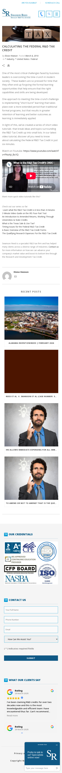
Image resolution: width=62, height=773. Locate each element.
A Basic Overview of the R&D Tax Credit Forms (24, 230)
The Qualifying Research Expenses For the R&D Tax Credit (29, 233)
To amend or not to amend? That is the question (32, 503)
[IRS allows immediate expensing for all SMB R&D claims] (31, 424)
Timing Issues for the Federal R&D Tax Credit (23, 226)
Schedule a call (52, 3)
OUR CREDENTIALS (21, 534)
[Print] (10, 65)
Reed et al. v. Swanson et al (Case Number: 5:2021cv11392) (32, 396)
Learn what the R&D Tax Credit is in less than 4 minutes (29, 210)
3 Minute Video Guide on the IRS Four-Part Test (24, 213)
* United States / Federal (26, 59)
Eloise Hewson (11, 55)
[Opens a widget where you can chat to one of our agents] (42, 756)
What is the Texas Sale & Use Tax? (18, 223)
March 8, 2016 (31, 55)
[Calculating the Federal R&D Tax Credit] (31, 34)
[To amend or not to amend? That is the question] (31, 478)
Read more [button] (12, 715)
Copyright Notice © (21, 760)
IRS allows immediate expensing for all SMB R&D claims (32, 450)
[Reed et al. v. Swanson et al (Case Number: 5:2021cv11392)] (31, 371)
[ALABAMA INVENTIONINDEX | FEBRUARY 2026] (31, 318)
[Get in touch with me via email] (15, 277)
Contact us (54, 246)
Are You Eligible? (29, 3)
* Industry (9, 59)
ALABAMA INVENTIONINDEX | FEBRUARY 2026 (31, 343)
